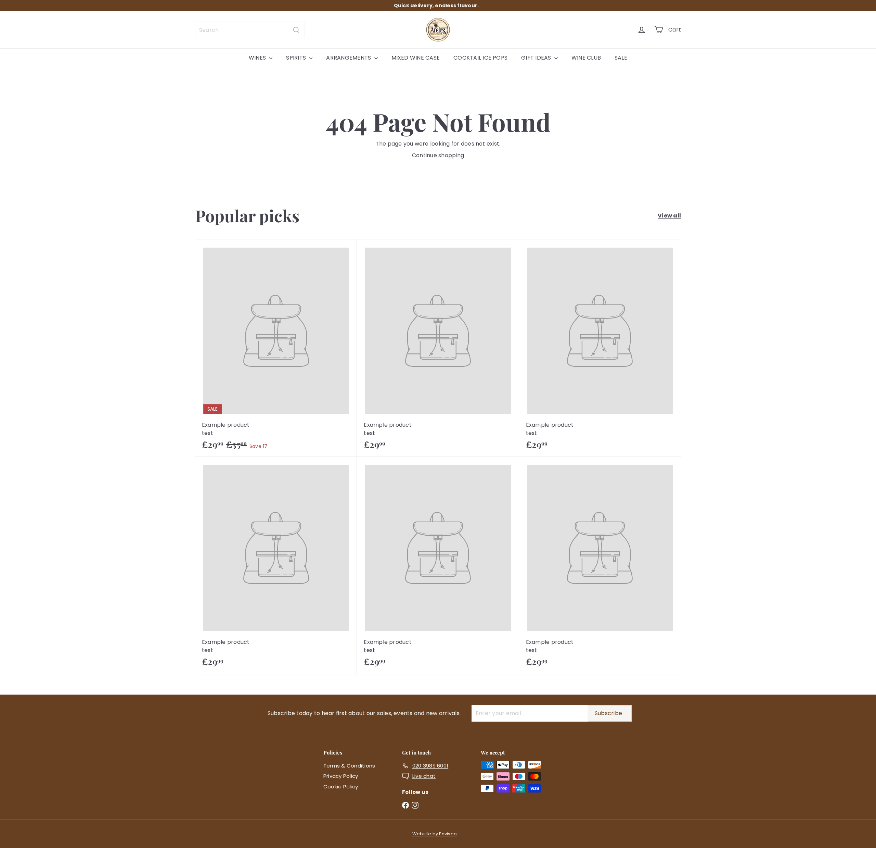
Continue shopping (438, 155)
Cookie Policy (340, 786)
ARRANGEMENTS (349, 58)
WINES (258, 58)
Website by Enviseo (434, 834)
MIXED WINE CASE (415, 58)
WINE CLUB (586, 58)
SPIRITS (296, 58)
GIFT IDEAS (537, 58)
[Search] (296, 30)
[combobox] (250, 30)
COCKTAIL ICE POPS (480, 58)
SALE (621, 58)
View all (669, 216)
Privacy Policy (340, 776)
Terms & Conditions (349, 765)
